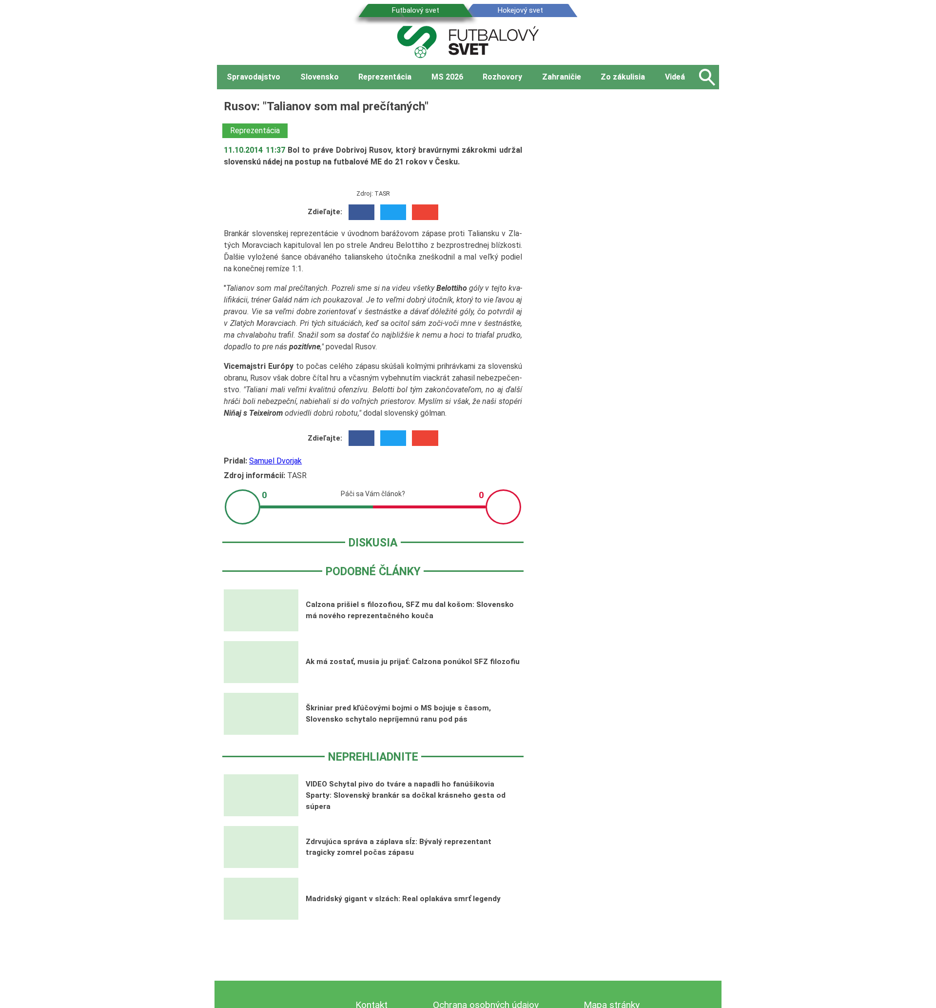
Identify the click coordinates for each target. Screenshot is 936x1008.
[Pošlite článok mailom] (425, 212)
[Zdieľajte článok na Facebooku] (361, 212)
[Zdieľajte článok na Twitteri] (393, 212)
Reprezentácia (255, 130)
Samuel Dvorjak (275, 460)
